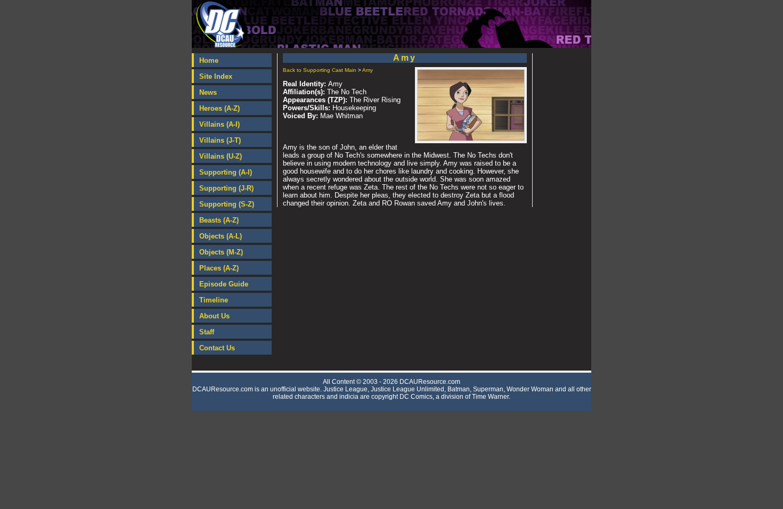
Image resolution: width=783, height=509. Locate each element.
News (208, 92)
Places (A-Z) (219, 268)
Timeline (213, 300)
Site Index (215, 76)
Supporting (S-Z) (226, 204)
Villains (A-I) (219, 124)
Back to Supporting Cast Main (319, 70)
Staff (206, 332)
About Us (214, 316)
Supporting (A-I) (225, 172)
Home (208, 60)
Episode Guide (223, 284)
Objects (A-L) (220, 236)
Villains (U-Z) (220, 156)
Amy (367, 70)
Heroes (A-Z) (219, 108)
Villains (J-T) (220, 140)
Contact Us (217, 348)
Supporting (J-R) (226, 188)
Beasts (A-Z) (219, 220)
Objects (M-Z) (221, 252)
